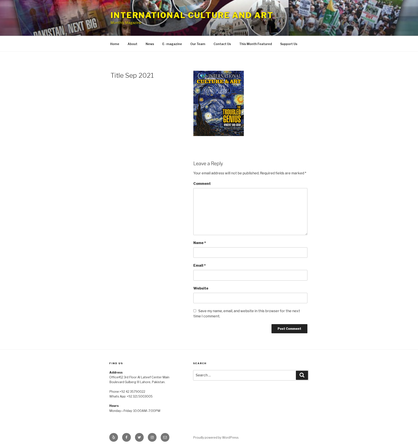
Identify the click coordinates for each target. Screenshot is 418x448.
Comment (202, 184)
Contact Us (222, 44)
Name (199, 243)
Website (200, 288)
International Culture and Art (192, 15)
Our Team (197, 44)
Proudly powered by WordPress (216, 437)
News (150, 44)
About (132, 44)
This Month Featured (255, 44)
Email (199, 265)
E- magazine (172, 44)
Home (114, 44)
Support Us (288, 44)
